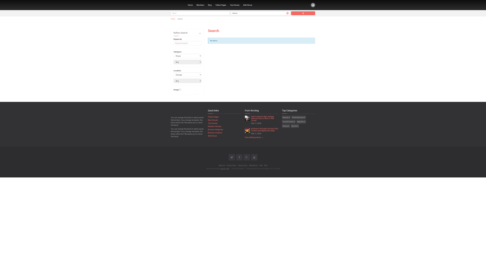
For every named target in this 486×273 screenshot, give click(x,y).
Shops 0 (286, 126)
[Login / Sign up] (313, 5)
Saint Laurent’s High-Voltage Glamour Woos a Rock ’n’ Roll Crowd (262, 118)
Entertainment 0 (298, 117)
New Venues (213, 120)
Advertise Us (253, 165)
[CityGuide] (177, 5)
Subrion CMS (224, 169)
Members (200, 5)
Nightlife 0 (301, 122)
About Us (222, 165)
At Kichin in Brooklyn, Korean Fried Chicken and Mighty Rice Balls (264, 130)
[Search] (303, 13)
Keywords (178, 39)
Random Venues (214, 126)
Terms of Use (242, 165)
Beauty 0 (286, 117)
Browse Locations (215, 133)
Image (176, 90)
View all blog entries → (254, 137)
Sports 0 (294, 126)
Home (190, 5)
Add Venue (247, 5)
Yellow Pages (220, 5)
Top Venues (234, 5)
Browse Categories (215, 130)
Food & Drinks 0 (289, 122)
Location (177, 71)
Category (177, 52)
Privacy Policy (231, 165)
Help (261, 165)
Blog (210, 5)
